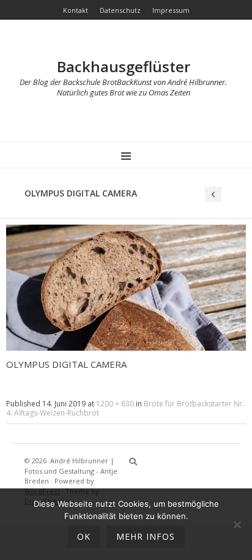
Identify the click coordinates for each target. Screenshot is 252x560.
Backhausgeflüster (123, 66)
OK (84, 536)
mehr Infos (145, 536)
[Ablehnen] (237, 524)
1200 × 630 (115, 403)
